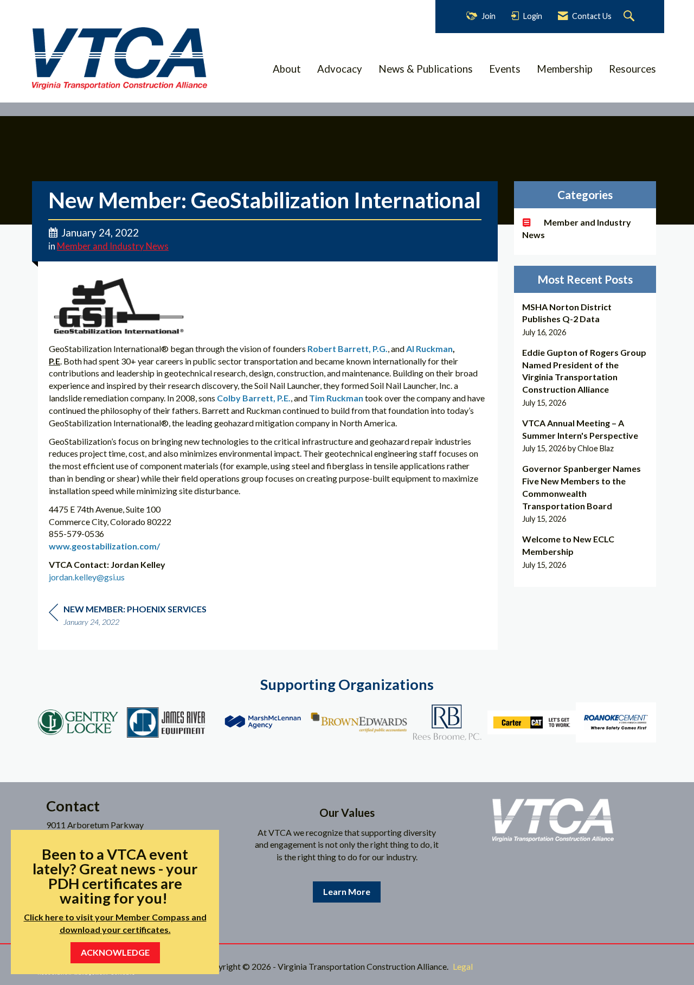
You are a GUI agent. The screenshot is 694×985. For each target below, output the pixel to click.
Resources (632, 69)
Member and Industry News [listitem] (576, 228)
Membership (565, 69)
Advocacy (339, 69)
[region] (128, 617)
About (287, 69)
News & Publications (425, 69)
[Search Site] (630, 16)
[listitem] (585, 319)
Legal (463, 966)
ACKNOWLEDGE (115, 952)
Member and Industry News (113, 246)
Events (504, 69)
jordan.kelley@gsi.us (87, 577)
